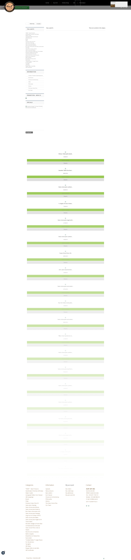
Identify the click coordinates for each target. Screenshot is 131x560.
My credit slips (69, 491)
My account (70, 485)
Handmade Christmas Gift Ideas (32, 34)
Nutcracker (28, 60)
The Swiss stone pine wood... (65, 468)
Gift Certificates (29, 67)
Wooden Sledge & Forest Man (32, 52)
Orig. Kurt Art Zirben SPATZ (31, 49)
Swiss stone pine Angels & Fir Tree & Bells (34, 51)
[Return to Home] (27, 24)
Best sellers (49, 493)
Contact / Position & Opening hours (35, 75)
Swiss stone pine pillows (31, 44)
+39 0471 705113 (93, 495)
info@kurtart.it (94, 499)
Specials (30, 102)
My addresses (69, 493)
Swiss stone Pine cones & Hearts (32, 55)
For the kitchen (29, 62)
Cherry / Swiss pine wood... (65, 154)
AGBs (29, 81)
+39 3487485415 (95, 497)
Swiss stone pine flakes (30, 50)
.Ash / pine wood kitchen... (65, 269)
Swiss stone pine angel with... (65, 220)
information (31, 72)
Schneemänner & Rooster (31, 53)
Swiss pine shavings (30, 42)
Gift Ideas (28, 64)
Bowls (27, 39)
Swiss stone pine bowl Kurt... (65, 369)
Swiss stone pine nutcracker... (65, 286)
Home (47, 3)
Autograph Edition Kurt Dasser (32, 36)
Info (74, 3)
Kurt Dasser (30, 77)
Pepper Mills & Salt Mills (30, 66)
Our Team (30, 90)
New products (49, 491)
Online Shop (65, 3)
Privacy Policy (29, 558)
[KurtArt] (8, 6)
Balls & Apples (28, 57)
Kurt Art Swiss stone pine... (65, 303)
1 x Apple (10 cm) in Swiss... (65, 203)
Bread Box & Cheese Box (31, 58)
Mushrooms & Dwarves (30, 56)
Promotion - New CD (34, 95)
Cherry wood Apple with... (65, 435)
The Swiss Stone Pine (32, 88)
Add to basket (65, 160)
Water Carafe (28, 35)
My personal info (70, 495)
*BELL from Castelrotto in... (65, 336)
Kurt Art (55, 3)
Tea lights (28, 63)
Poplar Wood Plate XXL (65, 253)
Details (65, 163)
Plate (27, 40)
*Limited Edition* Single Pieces (32, 61)
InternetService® (36, 558)
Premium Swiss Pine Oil (30, 41)
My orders (68, 489)
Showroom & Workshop (33, 79)
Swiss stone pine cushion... (65, 187)
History (29, 86)
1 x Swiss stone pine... (65, 451)
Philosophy (30, 84)
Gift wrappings (29, 38)
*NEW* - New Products (30, 33)
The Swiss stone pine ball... (65, 418)
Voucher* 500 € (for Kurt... (65, 170)
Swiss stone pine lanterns (31, 45)
